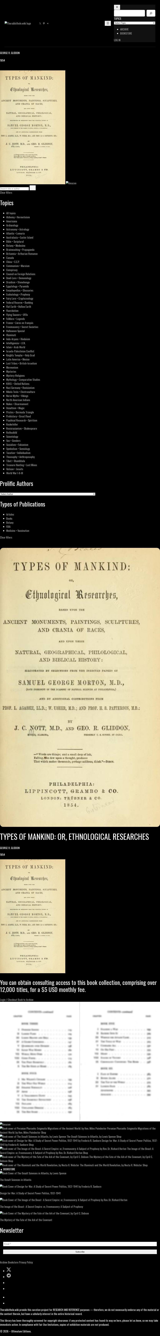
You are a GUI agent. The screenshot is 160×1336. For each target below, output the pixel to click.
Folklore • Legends (15, 319)
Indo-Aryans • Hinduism (18, 339)
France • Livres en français (19, 323)
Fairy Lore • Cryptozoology (19, 298)
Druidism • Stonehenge (18, 282)
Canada (10, 258)
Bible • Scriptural (15, 241)
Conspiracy (12, 270)
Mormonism (12, 367)
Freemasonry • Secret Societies (22, 327)
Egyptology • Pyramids (17, 286)
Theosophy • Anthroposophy (20, 457)
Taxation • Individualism (18, 453)
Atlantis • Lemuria (15, 233)
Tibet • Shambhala (15, 461)
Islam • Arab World (15, 347)
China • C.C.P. (12, 262)
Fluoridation (12, 311)
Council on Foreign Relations (20, 274)
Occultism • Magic (15, 408)
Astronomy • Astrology (17, 229)
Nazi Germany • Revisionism (20, 388)
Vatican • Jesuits (14, 469)
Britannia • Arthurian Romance (22, 254)
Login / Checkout (8, 1000)
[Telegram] (12, 68)
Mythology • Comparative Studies (23, 380)
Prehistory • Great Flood (18, 416)
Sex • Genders (13, 441)
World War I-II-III (14, 473)
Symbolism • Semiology (18, 449)
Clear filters (6, 192)
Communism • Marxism (18, 266)
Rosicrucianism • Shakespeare (21, 428)
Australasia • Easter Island (19, 237)
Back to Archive (25, 1000)
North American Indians (18, 400)
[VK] (9, 68)
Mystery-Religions (15, 375)
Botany (9, 522)
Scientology (12, 436)
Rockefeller (12, 424)
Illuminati (11, 335)
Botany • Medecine (15, 245)
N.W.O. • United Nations (17, 384)
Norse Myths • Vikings (17, 396)
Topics (117, 18)
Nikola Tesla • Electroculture (20, 392)
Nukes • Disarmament (17, 404)
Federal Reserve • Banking (19, 302)
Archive (3, 1262)
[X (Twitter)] (6, 68)
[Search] (151, 13)
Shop (43, 1132)
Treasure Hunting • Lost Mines (21, 465)
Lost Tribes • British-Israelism (21, 363)
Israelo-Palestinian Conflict (20, 351)
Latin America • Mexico (18, 359)
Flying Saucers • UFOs (17, 315)
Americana (11, 221)
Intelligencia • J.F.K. (15, 343)
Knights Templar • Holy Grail (20, 355)
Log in (117, 40)
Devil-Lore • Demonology (18, 278)
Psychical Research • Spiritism (21, 420)
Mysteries (11, 371)
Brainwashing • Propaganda (20, 250)
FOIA (8, 527)
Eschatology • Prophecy (18, 294)
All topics (11, 213)
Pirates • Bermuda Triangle (20, 412)
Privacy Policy (26, 1262)
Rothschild (11, 432)
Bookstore (13, 1262)
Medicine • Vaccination (17, 531)
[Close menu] (117, 7)
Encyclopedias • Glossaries (19, 290)
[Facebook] (2, 68)
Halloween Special (15, 331)
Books (9, 518)
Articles (10, 514)
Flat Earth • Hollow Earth (18, 306)
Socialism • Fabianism (17, 445)
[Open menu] (108, 23)
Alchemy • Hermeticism (18, 217)
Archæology (12, 225)
